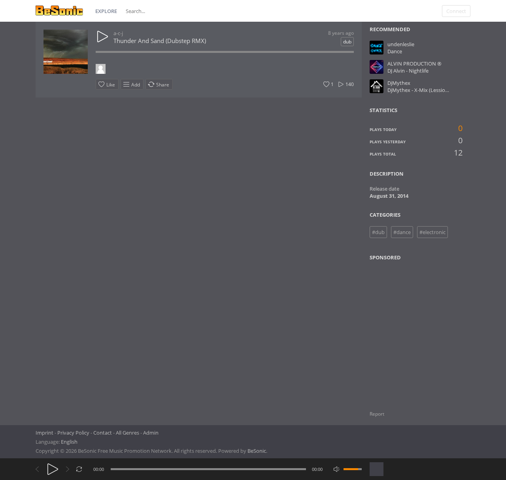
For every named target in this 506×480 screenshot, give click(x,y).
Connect (456, 11)
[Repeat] (79, 469)
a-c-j (118, 33)
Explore (106, 11)
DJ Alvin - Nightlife (408, 70)
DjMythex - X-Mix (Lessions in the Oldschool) (439, 90)
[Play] (53, 469)
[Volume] (353, 469)
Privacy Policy (73, 432)
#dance (402, 232)
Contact (102, 432)
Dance (394, 51)
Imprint (44, 432)
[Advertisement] (407, 331)
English (69, 441)
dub (347, 41)
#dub (378, 232)
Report (377, 414)
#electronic (432, 232)
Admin (151, 432)
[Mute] (337, 469)
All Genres (127, 432)
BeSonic (256, 450)
